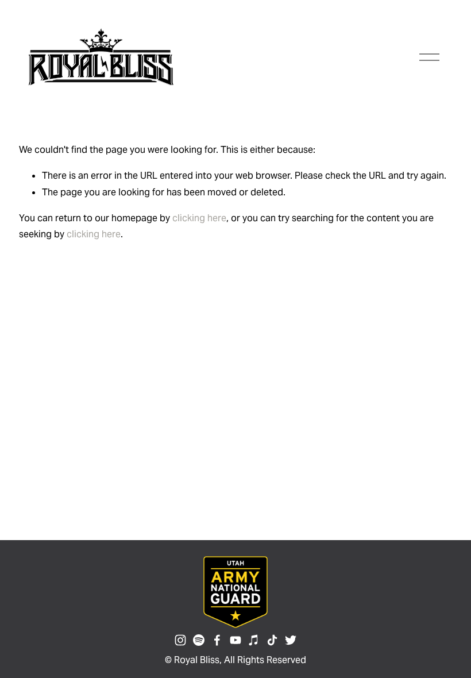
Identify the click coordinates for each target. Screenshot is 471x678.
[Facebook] (217, 640)
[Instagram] (180, 640)
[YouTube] (235, 640)
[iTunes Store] (254, 640)
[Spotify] (198, 640)
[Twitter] (290, 640)
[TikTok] (272, 640)
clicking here (199, 218)
